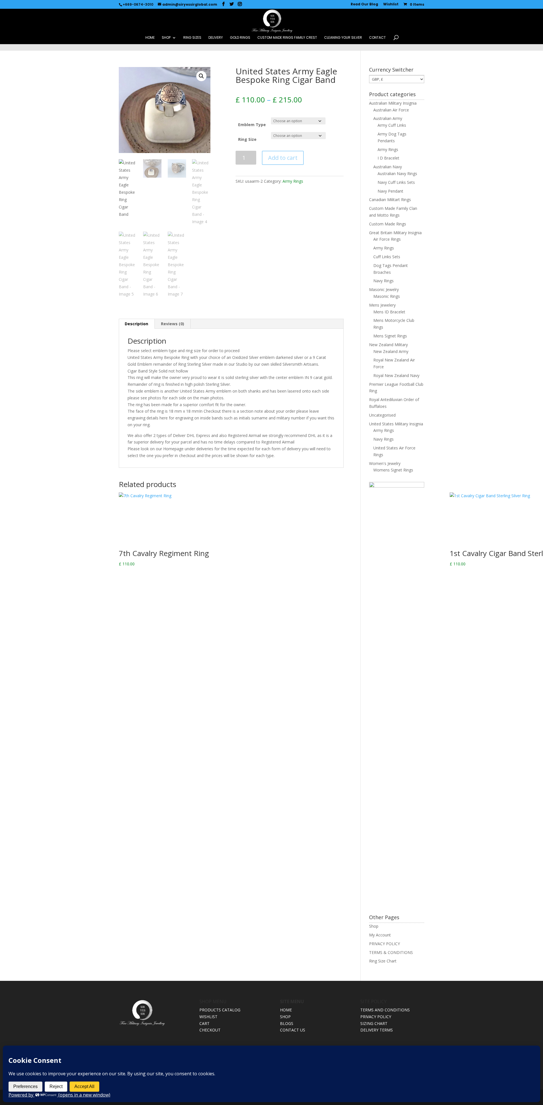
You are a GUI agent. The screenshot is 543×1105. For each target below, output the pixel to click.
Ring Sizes (192, 38)
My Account (380, 935)
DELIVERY (215, 38)
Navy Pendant (390, 191)
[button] (201, 76)
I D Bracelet (388, 158)
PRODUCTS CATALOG (219, 1010)
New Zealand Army (390, 351)
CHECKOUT (210, 1030)
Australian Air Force (391, 110)
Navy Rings (383, 280)
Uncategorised (382, 415)
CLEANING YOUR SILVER (343, 38)
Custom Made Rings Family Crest (287, 38)
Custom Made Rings (387, 224)
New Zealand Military (388, 344)
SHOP (166, 38)
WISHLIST (208, 1016)
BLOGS (286, 1023)
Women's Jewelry (384, 463)
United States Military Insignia (396, 424)
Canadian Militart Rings (390, 199)
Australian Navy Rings (397, 173)
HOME (150, 38)
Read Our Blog (364, 5)
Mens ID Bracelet (389, 312)
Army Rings (293, 181)
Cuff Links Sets (386, 256)
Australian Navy (387, 166)
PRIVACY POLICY (384, 943)
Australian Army (387, 118)
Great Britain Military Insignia (395, 232)
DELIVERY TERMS (376, 1030)
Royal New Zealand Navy (396, 375)
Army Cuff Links (392, 125)
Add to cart (283, 157)
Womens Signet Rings (393, 470)
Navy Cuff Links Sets (396, 182)
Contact (377, 38)
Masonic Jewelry (384, 289)
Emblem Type (252, 124)
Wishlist (390, 5)
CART (204, 1023)
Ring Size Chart (383, 961)
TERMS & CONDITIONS (391, 952)
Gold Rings (240, 38)
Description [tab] (136, 323)
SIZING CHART (373, 1023)
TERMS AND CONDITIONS (385, 1010)
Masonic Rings (386, 296)
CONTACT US (292, 1030)
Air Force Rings (387, 239)
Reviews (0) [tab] (172, 323)
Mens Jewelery (382, 305)
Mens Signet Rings (390, 336)
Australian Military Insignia (393, 103)
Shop (373, 926)
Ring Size (247, 139)
